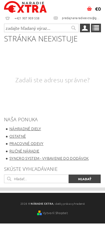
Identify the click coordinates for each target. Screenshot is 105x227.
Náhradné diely (25, 128)
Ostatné (17, 136)
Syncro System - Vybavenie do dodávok (49, 158)
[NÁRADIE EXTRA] (25, 7)
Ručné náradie (24, 151)
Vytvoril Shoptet (55, 213)
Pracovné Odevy (26, 143)
